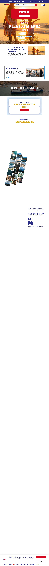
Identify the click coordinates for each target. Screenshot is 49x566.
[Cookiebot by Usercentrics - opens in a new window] (5, 564)
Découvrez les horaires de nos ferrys (24, 91)
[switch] (21, 564)
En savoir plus (8, 77)
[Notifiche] (32, 1)
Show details (37, 564)
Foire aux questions (28, 36)
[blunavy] (7, 4)
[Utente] (31, 1)
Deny (41, 561)
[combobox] (24, 4)
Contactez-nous (20, 36)
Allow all (41, 556)
